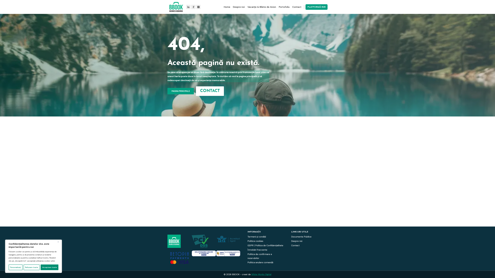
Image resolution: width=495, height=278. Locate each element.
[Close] (59, 241)
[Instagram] (198, 7)
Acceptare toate (49, 267)
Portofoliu (284, 6)
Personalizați (15, 267)
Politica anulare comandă (260, 262)
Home (227, 6)
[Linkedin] (188, 7)
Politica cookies (255, 241)
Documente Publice (301, 236)
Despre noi (239, 6)
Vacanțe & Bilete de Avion (262, 6)
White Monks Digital (261, 274)
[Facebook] (193, 7)
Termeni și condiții (257, 236)
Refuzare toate (31, 267)
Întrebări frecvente (257, 249)
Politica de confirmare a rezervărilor (260, 256)
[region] (33, 256)
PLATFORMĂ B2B (316, 7)
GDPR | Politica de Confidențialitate (265, 245)
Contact (296, 6)
